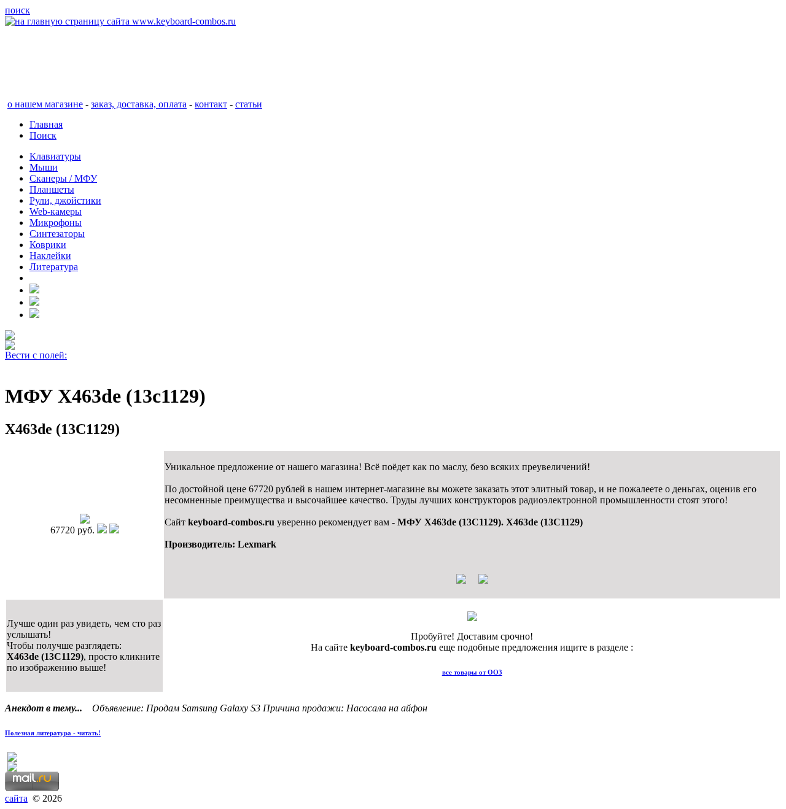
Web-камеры (55, 211)
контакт (211, 104)
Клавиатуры (55, 156)
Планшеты (51, 189)
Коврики (47, 244)
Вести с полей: (36, 355)
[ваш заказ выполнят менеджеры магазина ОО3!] (472, 618)
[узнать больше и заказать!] (472, 583)
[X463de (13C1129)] (85, 520)
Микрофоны (55, 222)
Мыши (43, 167)
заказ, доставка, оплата (139, 104)
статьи (248, 104)
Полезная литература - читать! (53, 733)
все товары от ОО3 (472, 672)
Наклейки (50, 255)
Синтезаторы (57, 233)
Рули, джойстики (65, 200)
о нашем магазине (45, 104)
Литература (53, 266)
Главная (46, 124)
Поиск (42, 135)
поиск (17, 10)
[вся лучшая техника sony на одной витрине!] (10, 336)
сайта (16, 798)
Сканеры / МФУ (63, 178)
